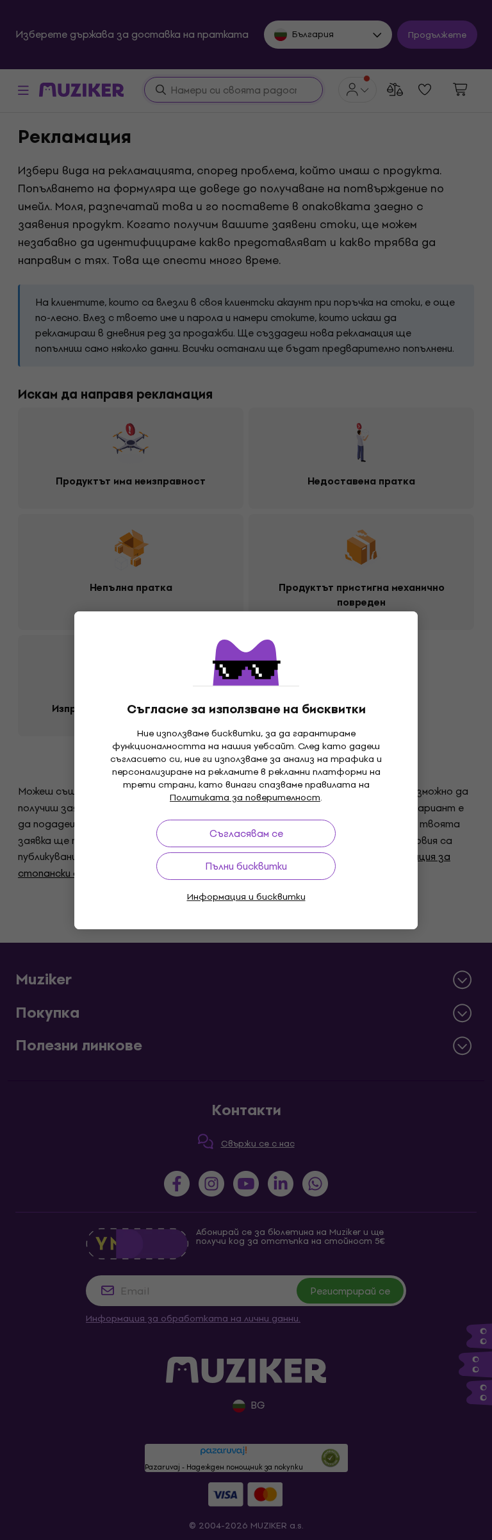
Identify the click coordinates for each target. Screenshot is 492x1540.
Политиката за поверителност (245, 797)
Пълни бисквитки (246, 866)
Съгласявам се (246, 833)
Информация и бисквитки (246, 897)
